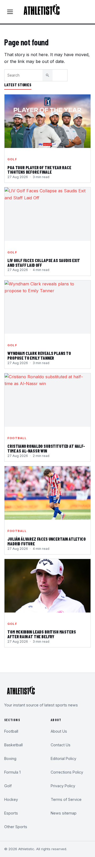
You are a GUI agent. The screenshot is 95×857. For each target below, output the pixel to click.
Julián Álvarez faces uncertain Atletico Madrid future (46, 541)
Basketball (13, 745)
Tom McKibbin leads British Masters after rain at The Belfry (41, 634)
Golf (12, 159)
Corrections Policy (67, 772)
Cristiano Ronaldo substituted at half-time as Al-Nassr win (46, 448)
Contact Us (60, 745)
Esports (11, 813)
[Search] (47, 75)
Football (17, 438)
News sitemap (64, 813)
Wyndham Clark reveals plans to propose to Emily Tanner (39, 355)
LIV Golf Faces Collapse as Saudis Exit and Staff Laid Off (43, 263)
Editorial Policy (63, 758)
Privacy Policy (63, 786)
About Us (59, 731)
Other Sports (15, 826)
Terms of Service (66, 799)
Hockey (11, 799)
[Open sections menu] (10, 12)
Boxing (10, 758)
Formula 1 (12, 772)
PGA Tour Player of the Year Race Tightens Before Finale (39, 170)
